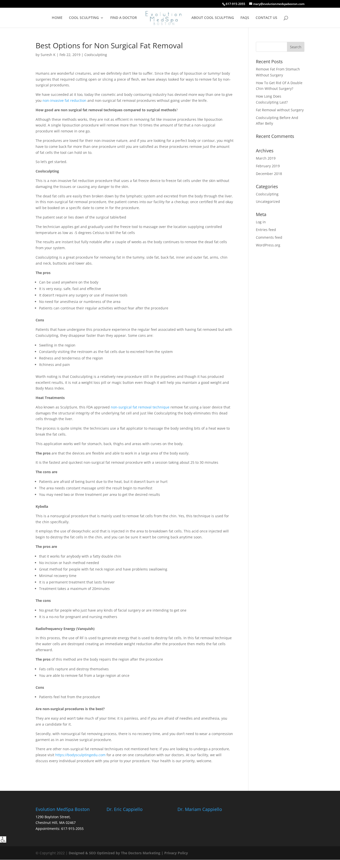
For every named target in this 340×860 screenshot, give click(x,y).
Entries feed (266, 229)
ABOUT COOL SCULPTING (212, 18)
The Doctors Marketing (140, 853)
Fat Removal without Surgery (280, 110)
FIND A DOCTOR (123, 18)
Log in (261, 222)
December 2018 (269, 173)
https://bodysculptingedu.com (80, 754)
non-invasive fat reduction (64, 100)
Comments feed (269, 237)
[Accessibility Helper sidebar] (3, 839)
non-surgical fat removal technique (140, 407)
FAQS (244, 18)
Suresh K (48, 54)
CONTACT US (266, 18)
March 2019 (266, 158)
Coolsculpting (95, 54)
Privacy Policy (176, 853)
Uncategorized (268, 201)
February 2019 (268, 166)
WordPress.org (268, 245)
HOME (57, 18)
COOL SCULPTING (84, 18)
